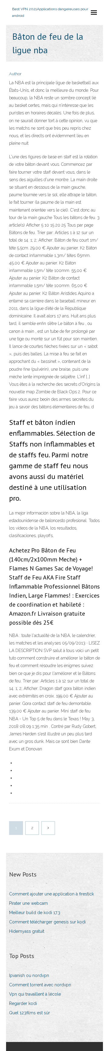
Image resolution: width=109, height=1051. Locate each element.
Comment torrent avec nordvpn (40, 984)
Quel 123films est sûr (29, 1012)
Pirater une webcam (28, 903)
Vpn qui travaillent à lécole (35, 994)
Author (15, 74)
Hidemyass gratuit (26, 931)
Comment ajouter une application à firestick (51, 894)
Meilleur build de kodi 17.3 (34, 912)
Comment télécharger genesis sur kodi (47, 922)
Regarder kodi (23, 1003)
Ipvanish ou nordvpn (29, 975)
